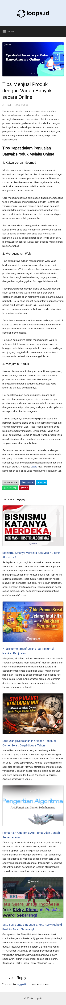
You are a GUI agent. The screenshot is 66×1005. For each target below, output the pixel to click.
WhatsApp (11, 487)
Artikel (7, 105)
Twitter (42, 482)
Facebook (28, 482)
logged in (22, 984)
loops (34, 466)
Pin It (25, 487)
